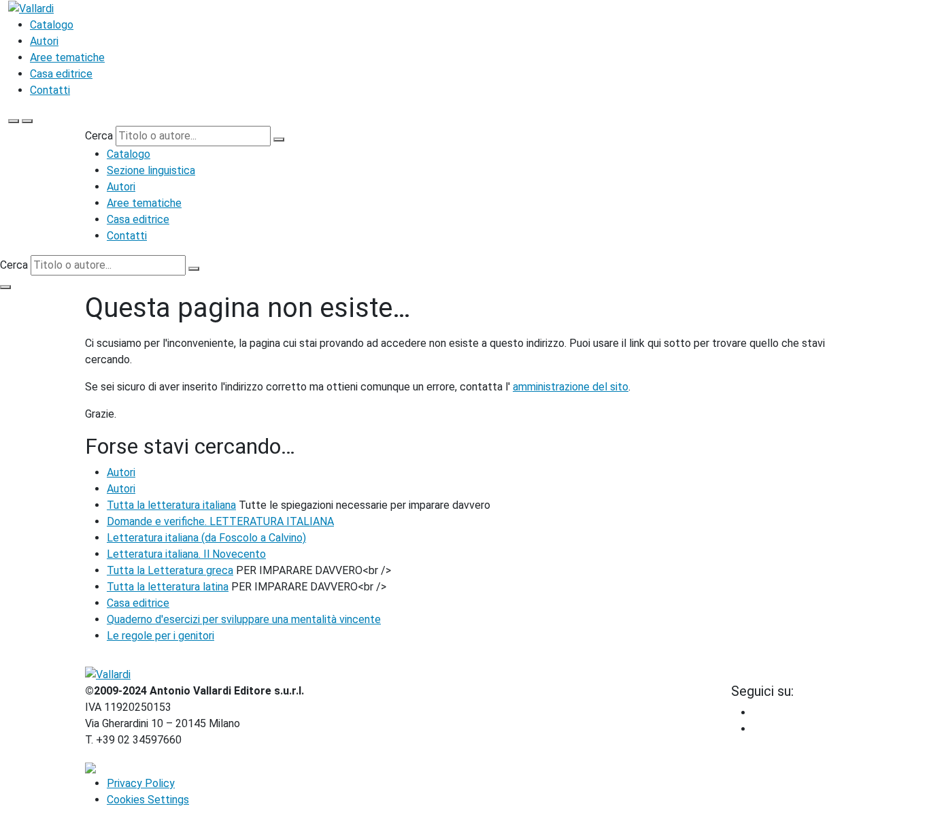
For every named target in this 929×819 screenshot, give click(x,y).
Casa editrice (61, 73)
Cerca (99, 135)
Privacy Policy (141, 783)
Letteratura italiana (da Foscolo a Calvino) (206, 537)
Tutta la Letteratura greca (170, 570)
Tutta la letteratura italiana (171, 505)
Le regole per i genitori (160, 635)
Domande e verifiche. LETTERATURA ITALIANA (220, 521)
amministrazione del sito (570, 386)
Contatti (50, 90)
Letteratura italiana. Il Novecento (186, 554)
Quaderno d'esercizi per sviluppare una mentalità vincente (244, 619)
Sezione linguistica (151, 170)
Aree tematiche (67, 57)
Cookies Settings (148, 799)
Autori (44, 41)
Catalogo (51, 24)
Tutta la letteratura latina (168, 586)
